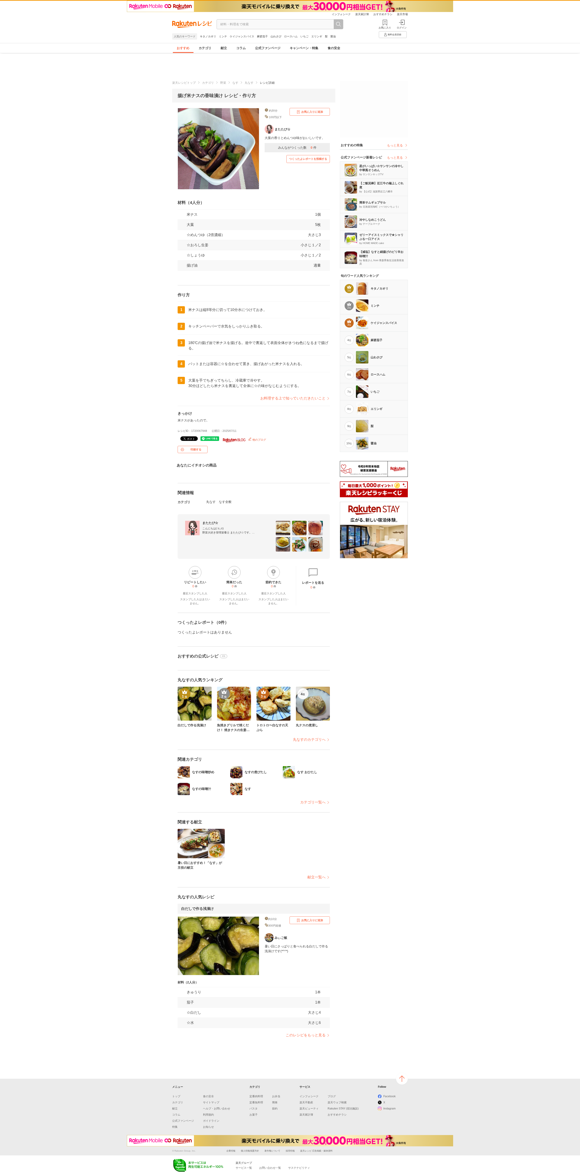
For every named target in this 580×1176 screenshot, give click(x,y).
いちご (304, 36)
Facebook (389, 1096)
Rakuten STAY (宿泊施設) (343, 1108)
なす (235, 82)
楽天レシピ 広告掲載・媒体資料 (316, 1151)
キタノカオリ (208, 36)
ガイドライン (211, 1120)
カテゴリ (205, 48)
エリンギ (316, 36)
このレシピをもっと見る (306, 1035)
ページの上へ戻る (402, 1079)
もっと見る (395, 145)
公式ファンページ (267, 48)
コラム (241, 48)
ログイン (402, 27)
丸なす (249, 82)
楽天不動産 (306, 1102)
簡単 (275, 1102)
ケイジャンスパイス (242, 36)
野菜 (223, 82)
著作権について (272, 1151)
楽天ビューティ (309, 1108)
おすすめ (183, 48)
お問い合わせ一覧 (270, 1167)
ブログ (332, 1096)
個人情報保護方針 (250, 1151)
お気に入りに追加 (312, 111)
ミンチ (223, 36)
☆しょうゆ (196, 255)
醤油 (333, 36)
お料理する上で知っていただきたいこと (293, 398)
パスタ (253, 1108)
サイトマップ (211, 1102)
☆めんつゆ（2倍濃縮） (206, 235)
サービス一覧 (244, 1167)
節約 (275, 1108)
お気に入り (385, 27)
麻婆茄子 (262, 36)
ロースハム (291, 36)
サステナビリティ (299, 1167)
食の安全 (334, 48)
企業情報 (230, 1151)
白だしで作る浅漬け (197, 909)
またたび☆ (210, 523)
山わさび (276, 36)
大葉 (190, 225)
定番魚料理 (256, 1102)
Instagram (389, 1108)
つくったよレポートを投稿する (308, 158)
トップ (176, 1096)
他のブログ (259, 439)
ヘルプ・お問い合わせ (216, 1108)
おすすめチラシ (382, 14)
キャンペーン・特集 (304, 48)
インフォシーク (341, 14)
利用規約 (208, 1114)
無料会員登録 (394, 34)
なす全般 (225, 502)
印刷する (196, 449)
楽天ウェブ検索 (337, 1102)
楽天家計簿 (362, 14)
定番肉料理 (256, 1096)
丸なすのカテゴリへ (309, 739)
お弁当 (276, 1096)
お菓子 (253, 1114)
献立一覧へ (316, 877)
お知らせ (208, 1126)
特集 (175, 1126)
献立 (224, 48)
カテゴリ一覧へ (313, 802)
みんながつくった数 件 (297, 147)
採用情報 (290, 1151)
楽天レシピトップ (184, 82)
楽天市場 (402, 14)
